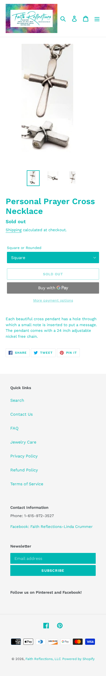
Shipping (14, 230)
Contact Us (21, 414)
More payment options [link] (53, 300)
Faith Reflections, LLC (43, 659)
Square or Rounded (24, 248)
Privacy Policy (24, 456)
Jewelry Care (23, 442)
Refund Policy (24, 470)
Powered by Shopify (78, 659)
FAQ (14, 428)
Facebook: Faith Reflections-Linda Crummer (51, 526)
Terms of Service (26, 483)
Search (17, 400)
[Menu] (97, 18)
